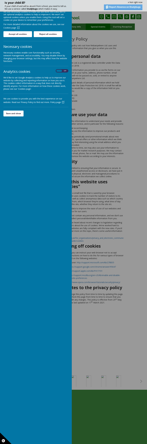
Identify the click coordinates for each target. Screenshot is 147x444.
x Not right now (135, 2)
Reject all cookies (48, 34)
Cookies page (9, 27)
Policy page (55, 102)
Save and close (13, 113)
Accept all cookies (18, 34)
